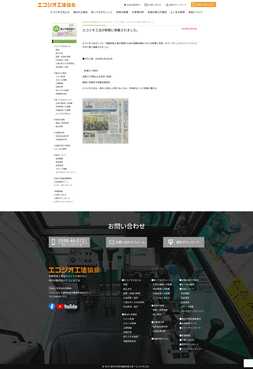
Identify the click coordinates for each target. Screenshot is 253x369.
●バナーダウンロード (190, 327)
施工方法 (59, 53)
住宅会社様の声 (62, 136)
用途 (57, 49)
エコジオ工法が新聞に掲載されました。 (111, 30)
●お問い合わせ (186, 339)
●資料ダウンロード (189, 344)
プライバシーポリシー (64, 201)
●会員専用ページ (187, 323)
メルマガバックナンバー (66, 172)
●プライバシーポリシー (191, 348)
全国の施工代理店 (62, 145)
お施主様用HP (133, 4)
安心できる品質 (62, 90)
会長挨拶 (59, 165)
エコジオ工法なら (63, 113)
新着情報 (59, 191)
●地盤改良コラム (159, 338)
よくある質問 (60, 149)
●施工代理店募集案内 (190, 318)
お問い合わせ (154, 4)
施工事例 (59, 126)
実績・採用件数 (62, 123)
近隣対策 (59, 86)
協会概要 (59, 158)
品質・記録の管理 (63, 56)
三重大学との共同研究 (65, 63)
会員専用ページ (61, 181)
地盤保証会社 (61, 93)
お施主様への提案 (63, 110)
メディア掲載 (61, 168)
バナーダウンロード (63, 185)
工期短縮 (59, 83)
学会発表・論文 (62, 67)
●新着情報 (184, 335)
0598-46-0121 (204, 4)
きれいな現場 (61, 80)
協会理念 (59, 162)
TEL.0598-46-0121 (58, 296)
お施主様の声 (61, 139)
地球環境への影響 (63, 106)
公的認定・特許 (62, 60)
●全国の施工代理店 (189, 280)
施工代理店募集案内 (63, 178)
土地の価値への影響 (64, 103)
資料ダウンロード (177, 4)
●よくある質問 (186, 284)
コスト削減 (60, 76)
